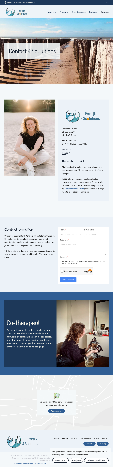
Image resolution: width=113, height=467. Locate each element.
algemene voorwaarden (23, 464)
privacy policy (40, 464)
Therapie (64, 12)
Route (9, 3)
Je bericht (64, 240)
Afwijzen (76, 460)
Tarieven (93, 12)
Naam (63, 230)
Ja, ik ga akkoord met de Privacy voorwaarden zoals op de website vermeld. (83, 263)
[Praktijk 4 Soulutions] (24, 441)
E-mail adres (89, 230)
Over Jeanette (79, 12)
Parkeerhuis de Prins (74, 188)
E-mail (65, 149)
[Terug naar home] (16, 12)
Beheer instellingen (96, 460)
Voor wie (52, 12)
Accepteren (56, 411)
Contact (105, 12)
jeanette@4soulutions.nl (25, 3)
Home (56, 438)
